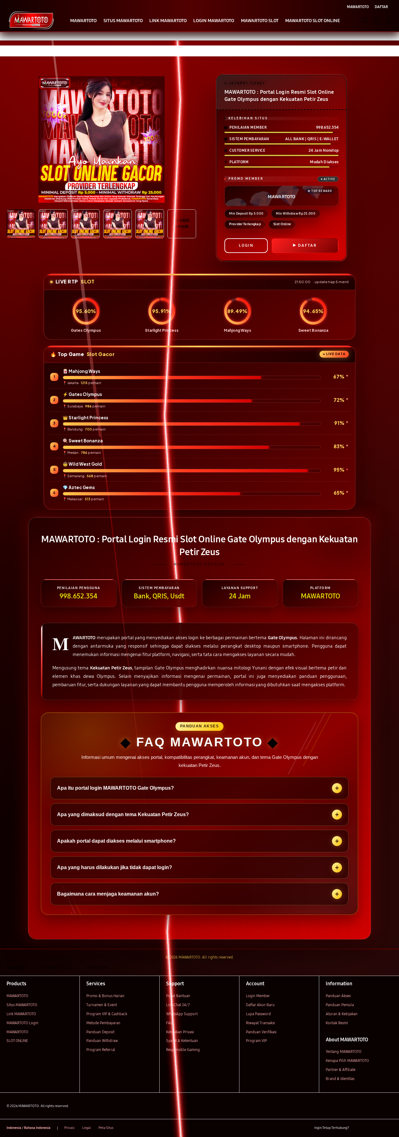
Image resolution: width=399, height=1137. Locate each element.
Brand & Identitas (340, 1078)
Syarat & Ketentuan (182, 1040)
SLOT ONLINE (17, 1040)
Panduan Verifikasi (261, 1032)
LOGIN (246, 245)
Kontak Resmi (337, 1022)
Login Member (258, 995)
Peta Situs (106, 1128)
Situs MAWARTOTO (22, 1004)
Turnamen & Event (101, 1004)
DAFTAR (307, 245)
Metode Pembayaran (103, 1022)
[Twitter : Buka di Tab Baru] (367, 1128)
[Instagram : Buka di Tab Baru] (378, 1128)
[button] (376, 20)
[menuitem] (83, 20)
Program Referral (100, 1049)
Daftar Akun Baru (260, 1004)
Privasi (69, 1128)
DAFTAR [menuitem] (381, 6)
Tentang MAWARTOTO (343, 1051)
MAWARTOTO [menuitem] (358, 6)
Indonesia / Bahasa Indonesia (28, 1128)
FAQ (169, 1022)
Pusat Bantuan (178, 995)
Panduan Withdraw (102, 1040)
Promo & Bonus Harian (105, 995)
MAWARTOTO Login (22, 1022)
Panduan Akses (338, 995)
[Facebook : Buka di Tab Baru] (356, 1128)
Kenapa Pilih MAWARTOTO (347, 1060)
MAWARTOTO (17, 995)
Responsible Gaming (183, 1049)
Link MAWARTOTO (21, 1013)
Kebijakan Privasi (180, 1032)
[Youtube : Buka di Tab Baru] (389, 1128)
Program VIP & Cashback (106, 1013)
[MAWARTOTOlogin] (31, 20)
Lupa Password (258, 1013)
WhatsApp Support (182, 1013)
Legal (86, 1128)
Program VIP (256, 1040)
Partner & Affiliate (340, 1069)
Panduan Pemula (340, 1004)
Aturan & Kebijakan (342, 1013)
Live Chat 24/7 (178, 1004)
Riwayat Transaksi (260, 1022)
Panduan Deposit (100, 1032)
